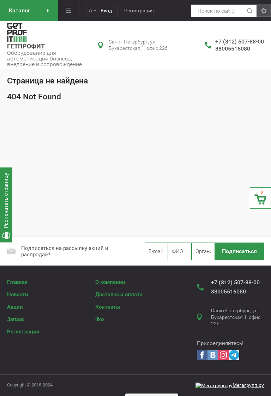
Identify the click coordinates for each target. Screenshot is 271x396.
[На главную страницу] (17, 32)
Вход (106, 10)
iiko (99, 319)
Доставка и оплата (119, 294)
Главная (17, 282)
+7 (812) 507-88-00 (239, 41)
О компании (110, 282)
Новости (17, 294)
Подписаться (239, 251)
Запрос (16, 319)
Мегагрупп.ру (248, 385)
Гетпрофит (26, 46)
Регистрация (139, 10)
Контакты (107, 307)
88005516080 (232, 48)
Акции (15, 307)
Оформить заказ (260, 198)
